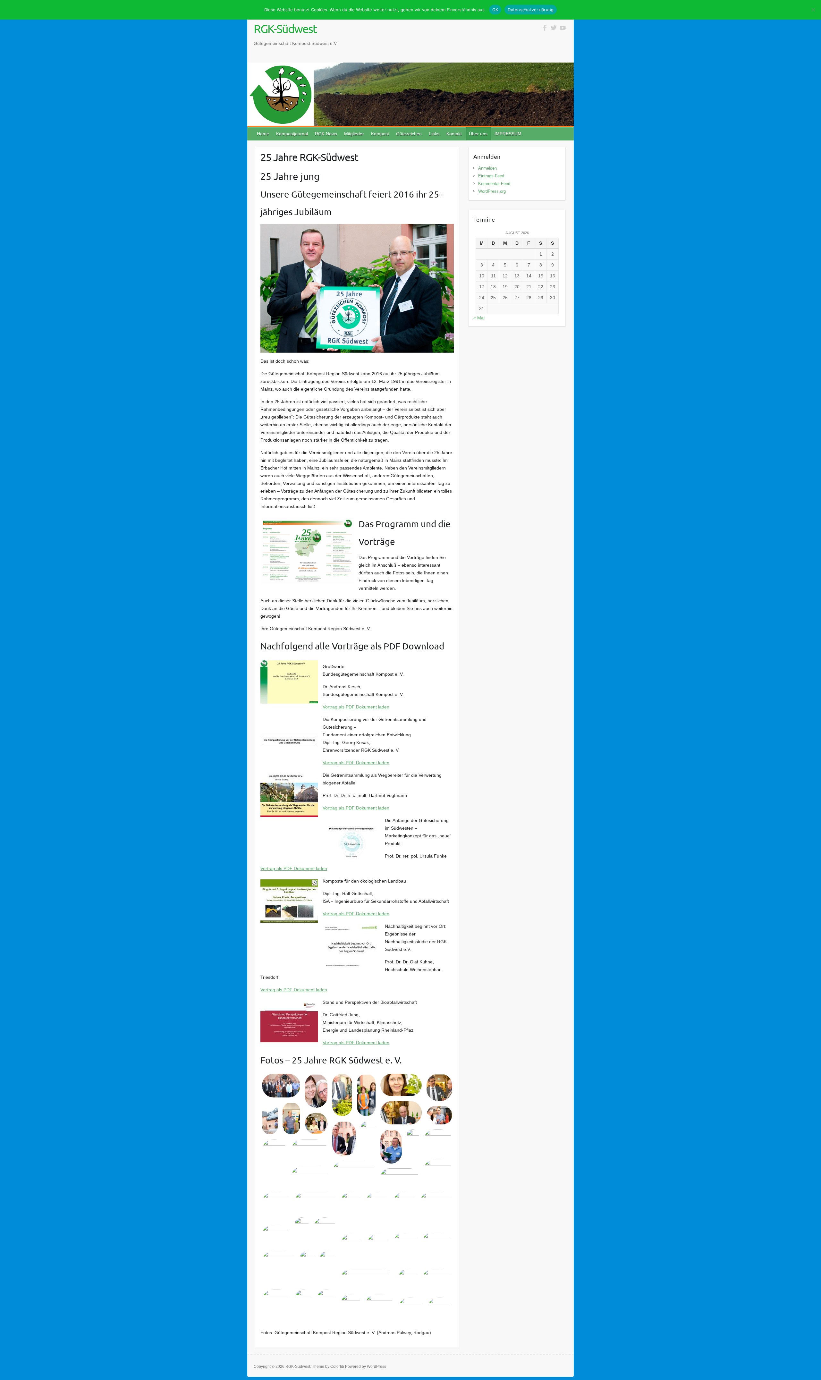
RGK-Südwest (285, 28)
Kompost (380, 133)
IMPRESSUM (508, 133)
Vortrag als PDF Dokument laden (356, 706)
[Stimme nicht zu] (813, 9)
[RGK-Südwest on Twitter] (553, 28)
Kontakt (454, 133)
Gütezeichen (409, 133)
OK (495, 9)
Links (434, 133)
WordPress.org (492, 191)
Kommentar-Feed (494, 183)
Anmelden (487, 168)
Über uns (478, 133)
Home (263, 133)
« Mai (479, 317)
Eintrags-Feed (491, 176)
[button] (281, 1085)
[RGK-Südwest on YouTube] (562, 28)
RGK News (326, 133)
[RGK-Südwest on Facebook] (544, 28)
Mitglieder (354, 133)
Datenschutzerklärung (531, 9)
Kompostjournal (292, 133)
